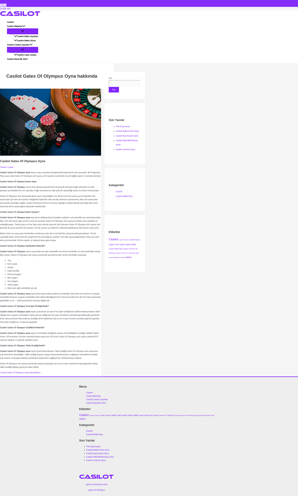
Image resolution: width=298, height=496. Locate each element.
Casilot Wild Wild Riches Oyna (100, 457)
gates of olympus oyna (96, 484)
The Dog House (123, 126)
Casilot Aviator (124, 240)
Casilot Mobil (130, 244)
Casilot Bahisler (14, 26)
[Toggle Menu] (22, 31)
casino (128, 257)
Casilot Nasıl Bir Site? (17, 59)
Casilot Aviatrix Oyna (125, 149)
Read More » (20, 372)
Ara (110, 78)
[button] (23, 26)
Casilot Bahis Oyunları (27, 36)
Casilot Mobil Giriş (124, 196)
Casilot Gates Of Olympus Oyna (22, 161)
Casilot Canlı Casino (26, 55)
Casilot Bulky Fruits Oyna (127, 131)
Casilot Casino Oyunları (18, 45)
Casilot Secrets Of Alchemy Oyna (127, 253)
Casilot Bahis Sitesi (26, 40)
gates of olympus (96, 490)
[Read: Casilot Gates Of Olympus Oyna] (59, 155)
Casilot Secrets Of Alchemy (163, 415)
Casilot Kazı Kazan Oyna (127, 136)
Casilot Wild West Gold (117, 257)
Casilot (10, 22)
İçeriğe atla (5, 8)
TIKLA (3, 5)
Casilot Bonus (134, 240)
